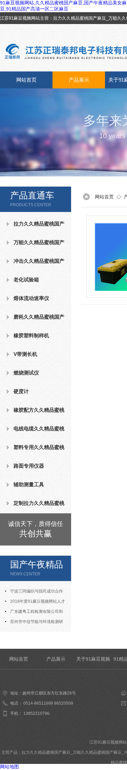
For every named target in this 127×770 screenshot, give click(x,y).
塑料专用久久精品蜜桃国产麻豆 (35, 450)
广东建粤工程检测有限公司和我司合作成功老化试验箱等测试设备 (35, 613)
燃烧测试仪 (26, 373)
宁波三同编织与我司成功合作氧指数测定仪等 (34, 592)
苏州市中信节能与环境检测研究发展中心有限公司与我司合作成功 (35, 623)
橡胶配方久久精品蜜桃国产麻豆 (35, 413)
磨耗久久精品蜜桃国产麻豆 (35, 319)
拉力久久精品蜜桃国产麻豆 (79, 18)
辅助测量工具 (29, 484)
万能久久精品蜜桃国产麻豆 (35, 245)
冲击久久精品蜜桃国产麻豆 (35, 264)
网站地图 (9, 766)
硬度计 (21, 391)
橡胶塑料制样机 (31, 335)
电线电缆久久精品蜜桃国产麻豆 (35, 431)
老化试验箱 (26, 279)
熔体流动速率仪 (31, 298)
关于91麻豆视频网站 (93, 662)
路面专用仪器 (29, 466)
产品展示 (79, 80)
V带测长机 (25, 354)
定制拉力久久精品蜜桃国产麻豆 (35, 506)
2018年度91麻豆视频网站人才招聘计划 (35, 602)
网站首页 (26, 80)
